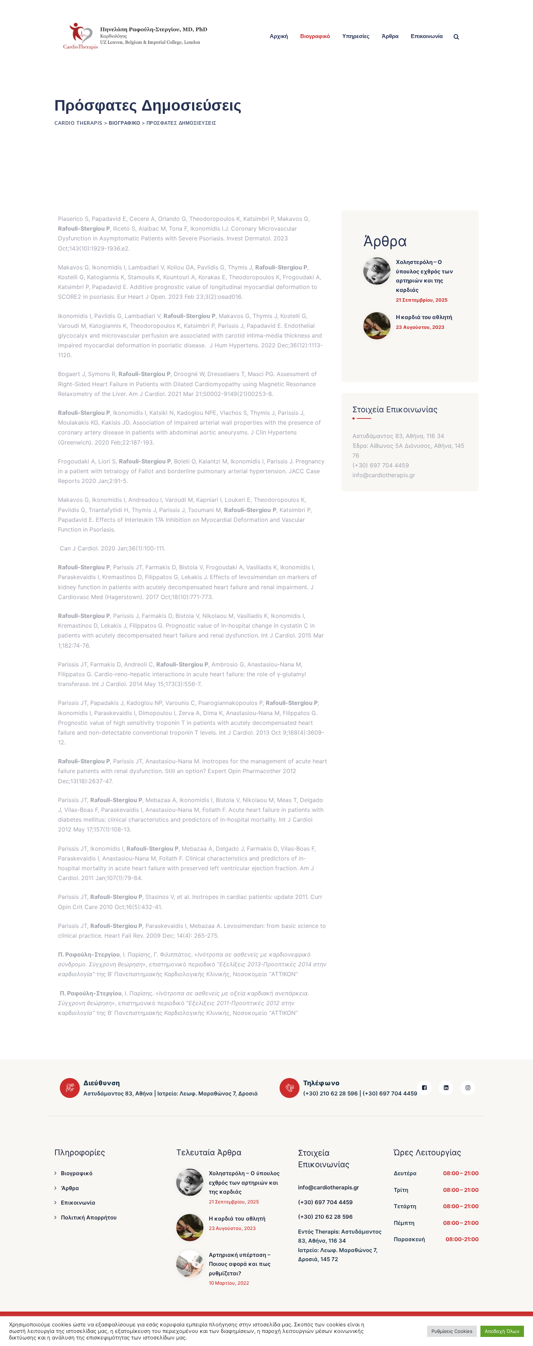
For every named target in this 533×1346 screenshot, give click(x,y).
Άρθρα (390, 36)
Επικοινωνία (427, 36)
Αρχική (279, 36)
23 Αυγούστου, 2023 (420, 327)
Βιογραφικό (315, 36)
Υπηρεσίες (355, 36)
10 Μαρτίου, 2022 (229, 1283)
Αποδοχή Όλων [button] (502, 1331)
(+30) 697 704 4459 (325, 1202)
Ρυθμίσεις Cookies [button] (451, 1331)
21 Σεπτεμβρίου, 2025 (421, 300)
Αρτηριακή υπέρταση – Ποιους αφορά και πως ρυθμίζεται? (239, 1264)
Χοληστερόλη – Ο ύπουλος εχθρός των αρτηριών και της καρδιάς (424, 276)
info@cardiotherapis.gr (328, 1187)
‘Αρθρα (70, 1188)
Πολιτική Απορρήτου (89, 1217)
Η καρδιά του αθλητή (424, 317)
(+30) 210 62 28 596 (325, 1216)
